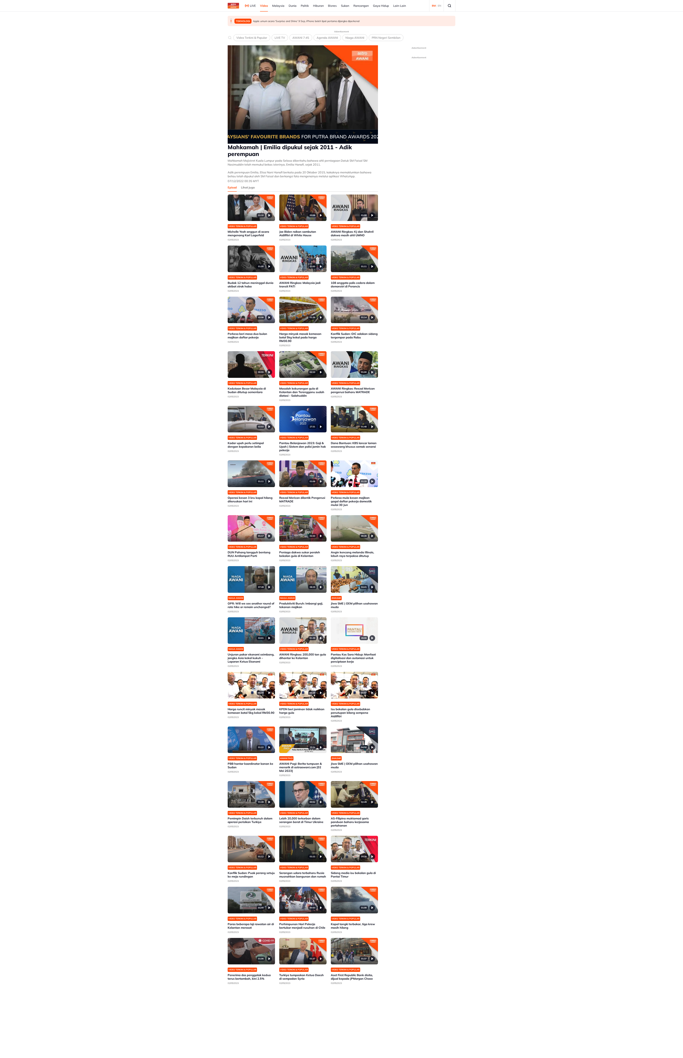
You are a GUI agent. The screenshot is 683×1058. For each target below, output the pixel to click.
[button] (231, 19)
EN (439, 5)
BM (434, 5)
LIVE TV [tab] (280, 37)
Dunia (293, 5)
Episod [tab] (232, 187)
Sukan (345, 5)
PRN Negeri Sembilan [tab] (386, 37)
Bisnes (332, 5)
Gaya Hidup (381, 5)
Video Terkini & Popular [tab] (251, 37)
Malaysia (278, 5)
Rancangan (361, 5)
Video (264, 5)
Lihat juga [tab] (248, 187)
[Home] (233, 5)
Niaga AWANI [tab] (354, 37)
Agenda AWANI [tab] (327, 37)
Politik (305, 5)
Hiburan (318, 5)
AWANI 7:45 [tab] (300, 37)
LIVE (253, 5)
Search (449, 5)
